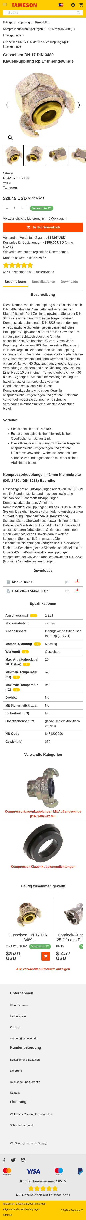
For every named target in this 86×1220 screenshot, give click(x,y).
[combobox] (43, 12)
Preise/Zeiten (43, 1114)
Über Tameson (19, 1005)
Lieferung (16, 1070)
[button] (5, 5)
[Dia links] (79, 105)
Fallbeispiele (18, 1016)
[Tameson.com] (24, 5)
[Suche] (79, 12)
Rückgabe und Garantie (25, 1081)
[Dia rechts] (7, 105)
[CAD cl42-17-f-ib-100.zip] (77, 591)
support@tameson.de (23, 1038)
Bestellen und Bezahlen (25, 1059)
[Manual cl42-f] (77, 582)
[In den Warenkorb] (45, 956)
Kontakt (15, 1092)
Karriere (15, 1027)
